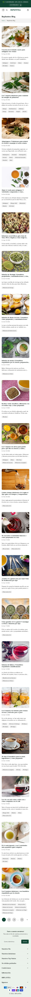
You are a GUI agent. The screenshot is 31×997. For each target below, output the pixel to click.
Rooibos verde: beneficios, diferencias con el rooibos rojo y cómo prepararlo (15, 404)
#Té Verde (11, 206)
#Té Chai (18, 770)
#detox (19, 63)
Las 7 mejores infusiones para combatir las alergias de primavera (15, 96)
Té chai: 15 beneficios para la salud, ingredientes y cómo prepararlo (13, 757)
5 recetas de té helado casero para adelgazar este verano (13, 50)
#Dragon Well (14, 203)
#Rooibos (5, 417)
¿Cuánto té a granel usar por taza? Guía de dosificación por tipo (15, 579)
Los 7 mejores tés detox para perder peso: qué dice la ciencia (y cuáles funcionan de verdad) (14, 447)
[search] (7, 10)
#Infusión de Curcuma (7, 462)
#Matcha (5, 206)
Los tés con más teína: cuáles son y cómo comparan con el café (13, 800)
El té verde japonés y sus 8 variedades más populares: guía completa (14, 846)
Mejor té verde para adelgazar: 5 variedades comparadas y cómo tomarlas (12, 191)
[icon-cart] (27, 10)
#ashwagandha (22, 154)
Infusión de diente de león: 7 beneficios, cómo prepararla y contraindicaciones (15, 318)
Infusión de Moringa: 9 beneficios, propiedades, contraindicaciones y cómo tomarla (15, 275)
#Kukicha (13, 858)
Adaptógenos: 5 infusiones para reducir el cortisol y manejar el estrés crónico (15, 142)
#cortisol (5, 157)
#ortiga (4, 111)
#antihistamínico (12, 109)
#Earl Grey (19, 460)
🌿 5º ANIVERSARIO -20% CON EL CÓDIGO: (15, 2)
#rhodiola (5, 160)
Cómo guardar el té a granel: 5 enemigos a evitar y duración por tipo (15, 622)
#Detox (12, 460)
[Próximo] (27, 920)
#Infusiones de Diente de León (9, 331)
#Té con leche (6, 549)
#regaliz (18, 111)
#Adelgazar (5, 203)
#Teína (19, 813)
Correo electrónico (9, 942)
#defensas (21, 109)
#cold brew (13, 63)
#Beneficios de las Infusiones (9, 678)
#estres (10, 157)
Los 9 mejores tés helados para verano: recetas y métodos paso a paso (15, 711)
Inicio (3, 21)
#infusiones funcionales (20, 157)
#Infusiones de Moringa (8, 287)
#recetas (26, 63)
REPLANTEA (18, 994)
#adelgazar (5, 63)
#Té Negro (13, 726)
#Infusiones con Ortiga (21, 910)
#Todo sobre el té (7, 506)
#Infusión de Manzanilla (20, 907)
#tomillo (24, 111)
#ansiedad (14, 154)
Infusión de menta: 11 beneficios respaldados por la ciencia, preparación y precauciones (15, 361)
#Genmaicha (22, 203)
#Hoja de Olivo (21, 904)
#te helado (5, 66)
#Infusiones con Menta (8, 374)
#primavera (11, 111)
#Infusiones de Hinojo (7, 913)
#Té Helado (5, 726)
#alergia (4, 109)
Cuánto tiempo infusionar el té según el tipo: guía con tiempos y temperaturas (15, 493)
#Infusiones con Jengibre (20, 462)
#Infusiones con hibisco (8, 681)
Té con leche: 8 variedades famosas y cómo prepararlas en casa (14, 536)
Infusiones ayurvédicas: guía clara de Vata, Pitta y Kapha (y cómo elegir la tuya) (14, 236)
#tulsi (11, 160)
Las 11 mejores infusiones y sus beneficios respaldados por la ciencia (15, 892)
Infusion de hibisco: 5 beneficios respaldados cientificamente (12, 665)
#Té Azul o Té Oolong (14, 724)
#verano (12, 66)
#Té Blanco (24, 724)
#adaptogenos (6, 154)
